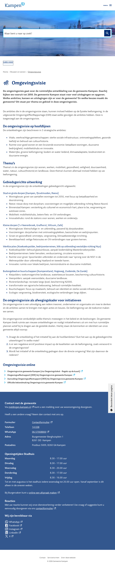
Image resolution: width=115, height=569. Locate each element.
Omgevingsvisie (34, 72)
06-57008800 (40, 431)
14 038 (35, 427)
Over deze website (68, 557)
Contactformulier (42, 422)
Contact (43, 557)
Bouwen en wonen (18, 72)
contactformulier (46, 508)
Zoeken (107, 33)
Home (5, 72)
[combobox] (52, 33)
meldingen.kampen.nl (21, 406)
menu (105, 5)
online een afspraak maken (44, 492)
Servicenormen (53, 557)
